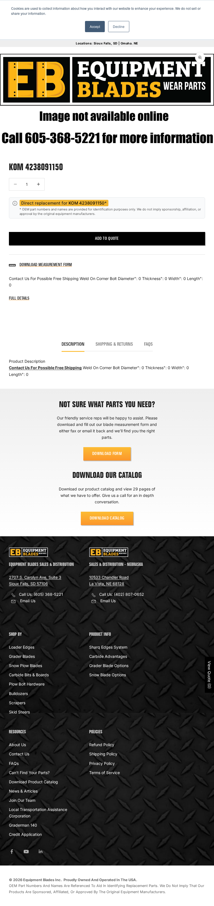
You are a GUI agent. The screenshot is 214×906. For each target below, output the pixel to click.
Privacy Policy (102, 763)
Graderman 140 (23, 825)
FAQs (14, 763)
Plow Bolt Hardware (27, 684)
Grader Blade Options (108, 665)
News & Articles (23, 791)
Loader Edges (21, 647)
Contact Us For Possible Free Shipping (45, 367)
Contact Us (19, 753)
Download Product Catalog (33, 781)
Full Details (19, 298)
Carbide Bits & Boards (29, 674)
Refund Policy (101, 744)
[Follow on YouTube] (26, 851)
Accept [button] (95, 26)
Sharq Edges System (108, 647)
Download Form (107, 454)
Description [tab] (73, 345)
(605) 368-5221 (48, 594)
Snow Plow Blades (25, 665)
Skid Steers (19, 712)
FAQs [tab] (148, 345)
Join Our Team (22, 800)
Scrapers (17, 702)
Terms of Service (104, 772)
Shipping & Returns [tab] (114, 345)
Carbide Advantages (108, 656)
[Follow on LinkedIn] (40, 851)
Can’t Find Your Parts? (29, 772)
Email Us (27, 600)
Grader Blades (22, 656)
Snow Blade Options (107, 674)
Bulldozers (18, 693)
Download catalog (107, 518)
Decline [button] (119, 26)
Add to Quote (107, 238)
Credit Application (25, 834)
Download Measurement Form (46, 265)
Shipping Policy (103, 753)
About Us (17, 744)
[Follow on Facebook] (11, 851)
